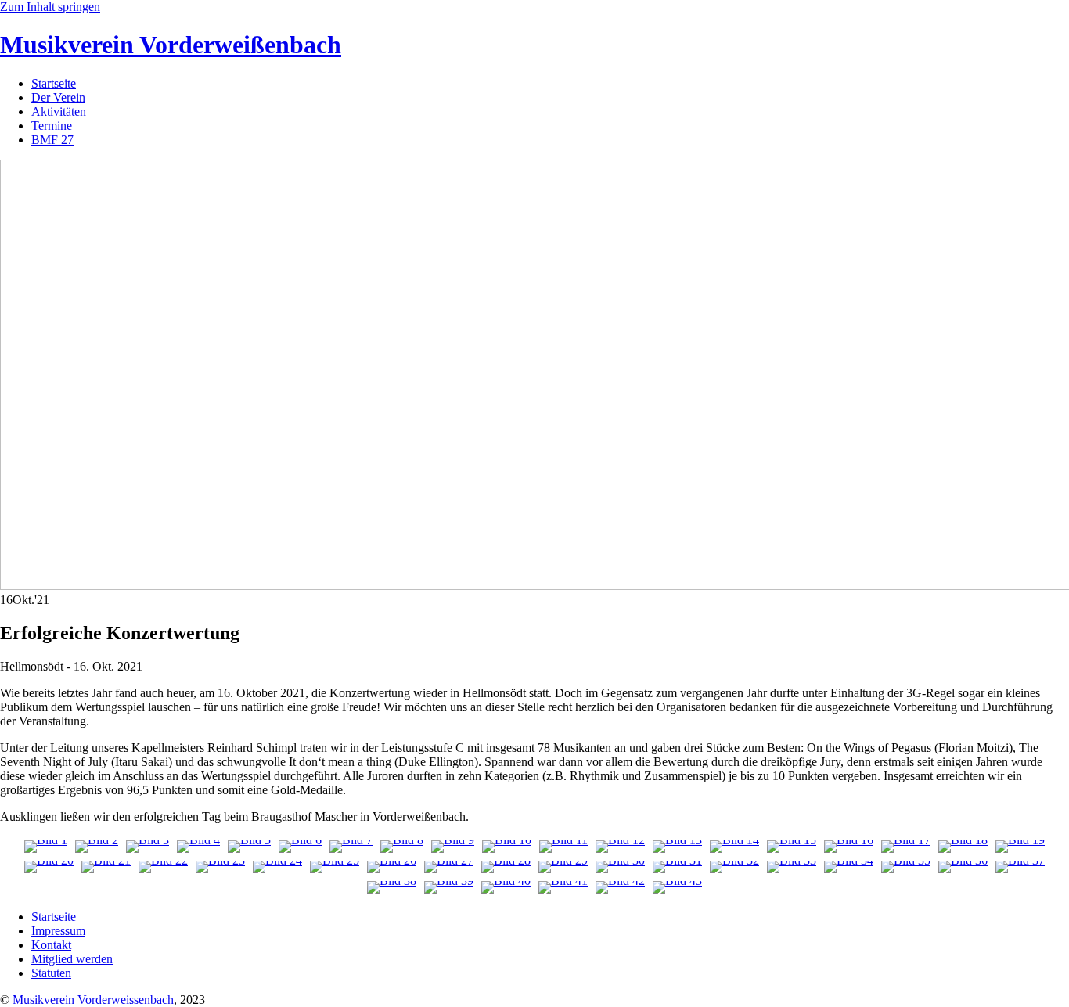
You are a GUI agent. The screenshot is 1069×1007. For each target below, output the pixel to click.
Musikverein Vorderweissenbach (93, 999)
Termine (51, 125)
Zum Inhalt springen (50, 6)
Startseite (53, 83)
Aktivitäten (58, 111)
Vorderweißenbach (170, 45)
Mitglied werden (72, 959)
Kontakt (51, 944)
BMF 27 (52, 139)
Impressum (58, 930)
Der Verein (58, 97)
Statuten (51, 973)
